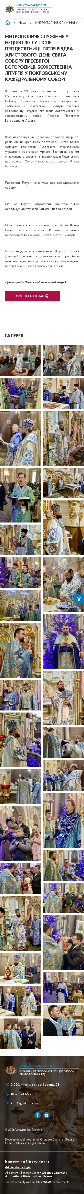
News (23, 22)
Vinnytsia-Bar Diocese (31, 5)
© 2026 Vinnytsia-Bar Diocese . (24, 1130)
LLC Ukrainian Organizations (28, 1143)
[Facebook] (37, 1115)
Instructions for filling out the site (27, 1162)
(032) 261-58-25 (22, 1094)
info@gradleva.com (24, 1103)
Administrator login (18, 1167)
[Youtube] (46, 1115)
